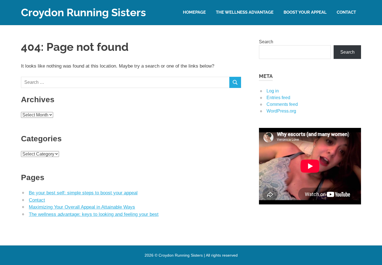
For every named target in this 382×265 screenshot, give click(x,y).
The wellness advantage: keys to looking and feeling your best (94, 214)
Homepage (194, 12)
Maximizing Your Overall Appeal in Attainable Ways (82, 207)
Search (266, 41)
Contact (346, 12)
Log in (273, 91)
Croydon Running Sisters (83, 12)
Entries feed (278, 97)
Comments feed (282, 104)
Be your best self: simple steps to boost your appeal (83, 192)
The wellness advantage (244, 12)
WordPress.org (281, 111)
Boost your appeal (305, 12)
